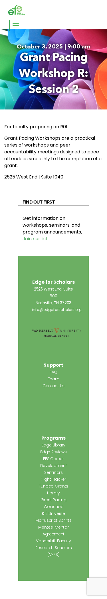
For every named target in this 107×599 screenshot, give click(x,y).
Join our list (35, 238)
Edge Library (53, 445)
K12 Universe (53, 513)
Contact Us (53, 386)
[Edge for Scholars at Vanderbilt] (16, 10)
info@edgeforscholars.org (57, 309)
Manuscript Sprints (53, 520)
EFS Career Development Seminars (53, 465)
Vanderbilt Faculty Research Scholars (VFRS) (53, 547)
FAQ (53, 372)
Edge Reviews (53, 452)
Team (53, 379)
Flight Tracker (53, 479)
